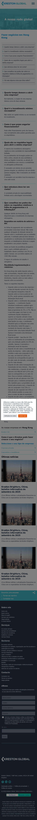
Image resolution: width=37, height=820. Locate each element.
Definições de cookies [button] (10, 416)
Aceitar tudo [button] (22, 416)
